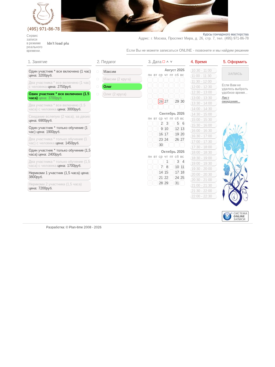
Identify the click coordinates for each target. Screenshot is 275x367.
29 (177, 101)
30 (182, 101)
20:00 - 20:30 (201, 174)
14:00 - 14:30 (201, 109)
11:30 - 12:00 (201, 82)
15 (177, 91)
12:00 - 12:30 (201, 87)
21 (171, 96)
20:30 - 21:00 (201, 180)
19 (161, 96)
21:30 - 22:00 (201, 191)
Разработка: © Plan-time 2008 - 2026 (74, 227)
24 (150, 101)
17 (150, 96)
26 (161, 101)
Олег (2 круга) (114, 94)
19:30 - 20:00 (201, 169)
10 (150, 91)
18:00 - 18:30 (201, 152)
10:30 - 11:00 (201, 71)
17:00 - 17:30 (201, 142)
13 (166, 91)
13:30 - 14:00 (201, 103)
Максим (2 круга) (117, 79)
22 (177, 96)
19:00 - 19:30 (201, 163)
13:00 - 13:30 (201, 98)
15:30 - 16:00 (201, 125)
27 (166, 101)
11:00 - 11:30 (201, 76)
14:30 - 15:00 (201, 114)
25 (155, 101)
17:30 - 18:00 (201, 147)
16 (182, 91)
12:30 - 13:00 (201, 92)
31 (150, 107)
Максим (109, 72)
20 (166, 96)
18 (155, 96)
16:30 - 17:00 (201, 136)
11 (155, 91)
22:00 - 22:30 (201, 196)
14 (171, 91)
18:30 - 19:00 (201, 158)
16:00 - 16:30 (201, 131)
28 (171, 101)
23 (182, 96)
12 (161, 91)
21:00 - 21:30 (201, 186)
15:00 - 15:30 (201, 120)
